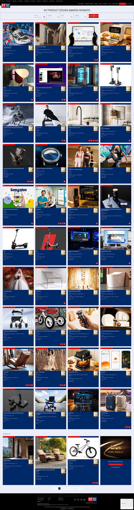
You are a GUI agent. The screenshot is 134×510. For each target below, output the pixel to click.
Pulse (5, 87)
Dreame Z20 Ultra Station (41, 46)
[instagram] (81, 499)
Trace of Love (38, 127)
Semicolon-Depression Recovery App (11, 209)
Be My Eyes (103, 372)
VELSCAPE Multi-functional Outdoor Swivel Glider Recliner (45, 470)
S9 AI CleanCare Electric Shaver (75, 331)
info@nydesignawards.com (92, 502)
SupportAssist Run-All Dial (106, 251)
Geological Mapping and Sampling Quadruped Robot (13, 127)
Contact (49, 497)
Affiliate (39, 501)
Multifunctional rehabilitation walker (10, 331)
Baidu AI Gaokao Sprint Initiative (75, 291)
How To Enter (81, 3)
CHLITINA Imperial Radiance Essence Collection (110, 331)
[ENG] (115, 468)
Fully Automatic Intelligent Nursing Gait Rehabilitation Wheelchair (46, 413)
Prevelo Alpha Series (72, 460)
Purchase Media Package (116, 464)
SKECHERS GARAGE (7, 47)
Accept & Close (63, 508)
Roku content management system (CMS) (43, 87)
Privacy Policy (61, 504)
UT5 (4, 251)
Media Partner (60, 497)
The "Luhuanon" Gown (8, 291)
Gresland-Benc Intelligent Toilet (107, 291)
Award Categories (89, 3)
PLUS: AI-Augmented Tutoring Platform (76, 47)
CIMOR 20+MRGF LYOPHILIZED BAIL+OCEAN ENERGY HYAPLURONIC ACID (111, 210)
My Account (129, 3)
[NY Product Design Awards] (5, 5)
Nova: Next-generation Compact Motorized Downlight (14, 168)
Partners (105, 3)
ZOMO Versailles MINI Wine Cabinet (75, 87)
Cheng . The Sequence (105, 128)
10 (76, 488)
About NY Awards (41, 497)
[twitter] (78, 499)
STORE (100, 3)
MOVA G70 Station (7, 460)
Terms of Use (57, 504)
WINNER (96, 3)
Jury (110, 3)
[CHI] (117, 468)
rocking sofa (6, 372)
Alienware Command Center (74, 251)
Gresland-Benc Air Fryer (73, 372)
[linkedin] (84, 499)
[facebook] (75, 499)
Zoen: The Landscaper (40, 372)
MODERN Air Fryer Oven (105, 46)
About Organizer (41, 499)
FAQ (48, 499)
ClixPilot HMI (71, 412)
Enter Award (122, 3)
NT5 (37, 251)
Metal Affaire (38, 291)
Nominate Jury (60, 499)
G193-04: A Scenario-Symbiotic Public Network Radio (14, 412)
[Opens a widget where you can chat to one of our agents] (127, 504)
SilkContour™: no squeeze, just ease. (75, 169)
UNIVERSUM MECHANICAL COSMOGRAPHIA (44, 168)
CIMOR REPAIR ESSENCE (73, 209)
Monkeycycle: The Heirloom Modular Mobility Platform (46, 331)
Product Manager (104, 412)
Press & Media (115, 3)
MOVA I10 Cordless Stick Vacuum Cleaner (108, 87)
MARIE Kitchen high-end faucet (74, 127)
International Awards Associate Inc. (45, 505)
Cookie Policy (71, 508)
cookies (67, 504)
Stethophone (38, 209)
